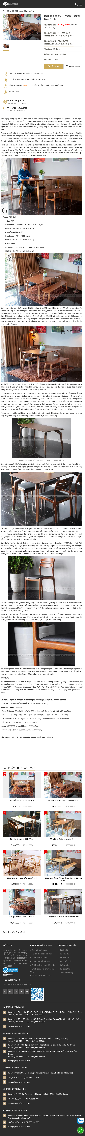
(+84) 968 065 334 (38, 1015)
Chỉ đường (77, 1012)
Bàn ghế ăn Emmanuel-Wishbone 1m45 (22, 878)
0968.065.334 (28, 85)
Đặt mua (55, 66)
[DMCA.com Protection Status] (8, 974)
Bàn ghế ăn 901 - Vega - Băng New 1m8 (21, 11)
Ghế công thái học (66, 969)
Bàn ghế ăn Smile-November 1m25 (63, 839)
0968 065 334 (74, 66)
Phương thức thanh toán (41, 975)
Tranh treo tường (66, 973)
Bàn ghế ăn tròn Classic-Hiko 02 (22, 800)
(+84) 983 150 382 (31, 1122)
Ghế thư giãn (64, 965)
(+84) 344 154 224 (21, 1041)
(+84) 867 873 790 (21, 1022)
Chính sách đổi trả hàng (41, 961)
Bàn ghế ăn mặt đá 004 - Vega (21, 839)
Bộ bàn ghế (64, 950)
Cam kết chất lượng (39, 950)
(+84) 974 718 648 (21, 1015)
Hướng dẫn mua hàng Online (42, 954)
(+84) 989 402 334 (15, 1077)
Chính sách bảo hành (39, 957)
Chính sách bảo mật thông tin (43, 965)
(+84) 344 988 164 (21, 1047)
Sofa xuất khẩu (65, 961)
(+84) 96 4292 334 (15, 1099)
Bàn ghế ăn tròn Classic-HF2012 (21, 917)
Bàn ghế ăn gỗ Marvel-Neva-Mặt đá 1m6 (63, 917)
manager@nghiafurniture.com (19, 1026)
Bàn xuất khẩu (65, 957)
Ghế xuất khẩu (65, 954)
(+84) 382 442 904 (21, 1056)
